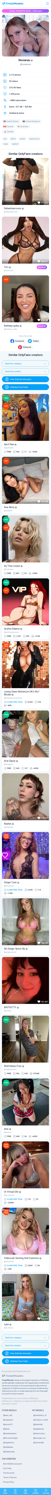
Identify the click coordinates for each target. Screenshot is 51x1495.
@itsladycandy (9, 1452)
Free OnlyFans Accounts (20, 379)
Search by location (13, 371)
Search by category (13, 363)
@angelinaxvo (8, 1443)
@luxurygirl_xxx (39, 1438)
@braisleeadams (9, 1433)
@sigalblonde (38, 1429)
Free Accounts (8, 1473)
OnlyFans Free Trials (19, 387)
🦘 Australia (22, 126)
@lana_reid (7, 1415)
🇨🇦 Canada (8, 126)
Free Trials (7, 1468)
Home (5, 1493)
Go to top (46, 1493)
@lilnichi (6, 1429)
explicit (15, 144)
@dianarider (38, 1424)
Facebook (19, 341)
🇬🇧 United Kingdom (31, 121)
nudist (22, 139)
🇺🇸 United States (11, 121)
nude (5, 144)
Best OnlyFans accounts (12, 1464)
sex (5, 139)
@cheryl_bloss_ (39, 1433)
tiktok (13, 139)
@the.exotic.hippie (10, 1438)
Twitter (36, 341)
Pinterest (27, 347)
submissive (34, 139)
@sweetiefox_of (39, 1415)
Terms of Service (10, 1477)
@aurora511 (8, 1424)
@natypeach (8, 1420)
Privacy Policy (8, 1482)
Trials (25, 1493)
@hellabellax (8, 1447)
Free (15, 1493)
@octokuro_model (40, 1420)
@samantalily (38, 1443)
